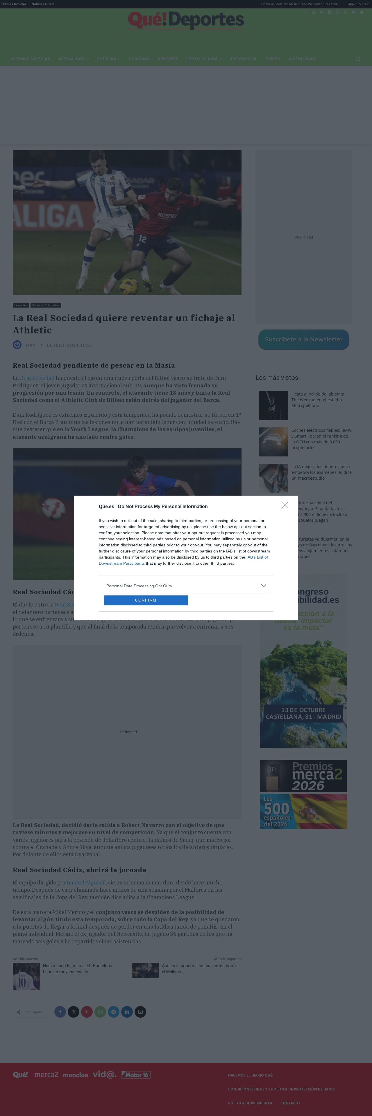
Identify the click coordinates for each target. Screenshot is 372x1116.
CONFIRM (146, 642)
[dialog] (186, 558)
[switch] (258, 556)
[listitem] (186, 544)
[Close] (286, 464)
